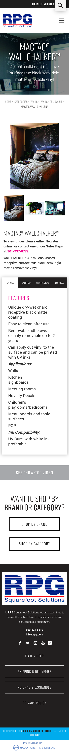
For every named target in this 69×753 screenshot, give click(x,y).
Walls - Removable (51, 102)
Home (8, 102)
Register (49, 4)
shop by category (34, 544)
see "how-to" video (34, 472)
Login (35, 4)
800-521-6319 (34, 629)
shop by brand (35, 524)
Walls (34, 102)
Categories (20, 102)
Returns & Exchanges (34, 687)
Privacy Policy (34, 702)
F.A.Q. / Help (34, 655)
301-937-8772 (17, 251)
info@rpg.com (34, 634)
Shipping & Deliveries (35, 671)
